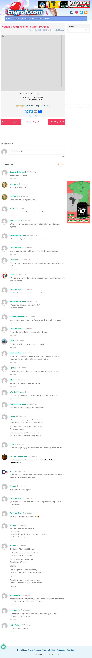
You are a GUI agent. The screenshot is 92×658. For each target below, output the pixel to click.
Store (33, 18)
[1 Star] (17, 106)
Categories (16, 18)
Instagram (76, 12)
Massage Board (40, 650)
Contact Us (60, 650)
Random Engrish (32, 122)
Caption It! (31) (33, 116)
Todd (12, 471)
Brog (27, 18)
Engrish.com (28, 10)
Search (71, 26)
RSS (85, 12)
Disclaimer (71, 650)
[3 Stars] (20, 106)
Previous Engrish (11, 122)
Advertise (51, 650)
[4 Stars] (22, 106)
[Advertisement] (79, 70)
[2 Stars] (19, 106)
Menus (61, 30)
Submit (40, 18)
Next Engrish (56, 122)
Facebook (71, 12)
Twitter (81, 12)
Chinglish (53, 30)
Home (8, 18)
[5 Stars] (24, 106)
